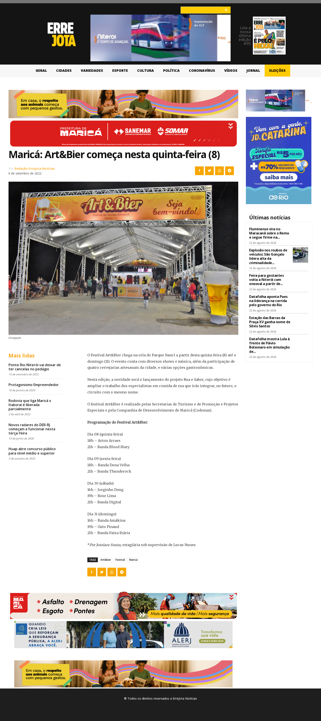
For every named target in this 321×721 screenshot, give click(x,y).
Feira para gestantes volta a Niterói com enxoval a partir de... (266, 279)
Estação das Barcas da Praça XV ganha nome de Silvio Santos (269, 321)
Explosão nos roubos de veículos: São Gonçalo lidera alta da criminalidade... (268, 256)
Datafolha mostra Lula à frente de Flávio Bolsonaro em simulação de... (269, 345)
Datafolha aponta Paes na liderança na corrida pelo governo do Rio (268, 300)
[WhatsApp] (219, 170)
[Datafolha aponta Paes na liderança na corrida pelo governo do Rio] (300, 301)
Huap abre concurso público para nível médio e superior (32, 450)
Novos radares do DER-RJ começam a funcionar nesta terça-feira (32, 429)
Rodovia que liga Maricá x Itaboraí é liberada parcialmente (30, 404)
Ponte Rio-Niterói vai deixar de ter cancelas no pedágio (35, 366)
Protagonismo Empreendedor (34, 384)
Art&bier (105, 560)
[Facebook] (199, 170)
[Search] (226, 10)
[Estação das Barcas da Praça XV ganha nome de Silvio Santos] (300, 322)
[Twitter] (209, 170)
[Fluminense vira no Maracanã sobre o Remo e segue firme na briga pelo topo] (300, 233)
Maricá (133, 560)
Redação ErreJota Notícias (35, 168)
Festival (120, 560)
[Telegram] (229, 170)
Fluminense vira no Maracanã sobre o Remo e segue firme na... (269, 233)
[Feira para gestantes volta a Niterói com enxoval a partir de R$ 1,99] (300, 280)
